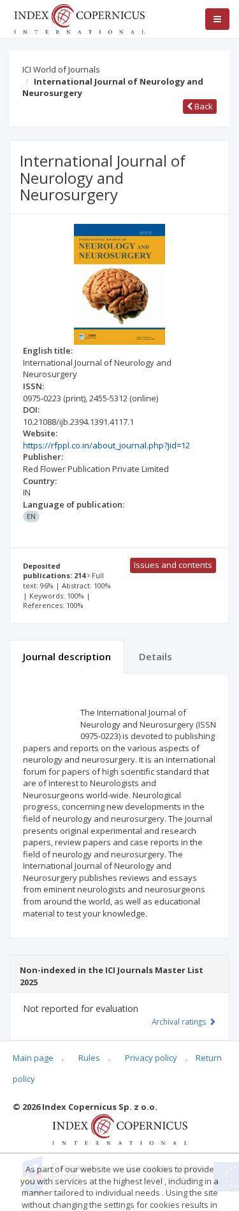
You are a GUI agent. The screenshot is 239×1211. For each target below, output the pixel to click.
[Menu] (217, 19)
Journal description (67, 656)
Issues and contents (173, 565)
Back (202, 106)
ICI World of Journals (61, 69)
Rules (89, 1057)
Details (155, 656)
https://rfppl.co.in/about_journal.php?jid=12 (106, 445)
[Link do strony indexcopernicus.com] (119, 1128)
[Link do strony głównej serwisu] (79, 18)
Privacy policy (151, 1057)
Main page (33, 1057)
